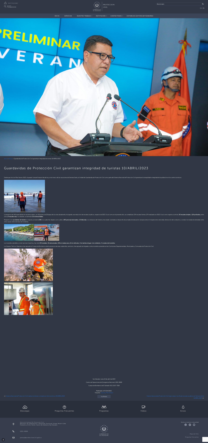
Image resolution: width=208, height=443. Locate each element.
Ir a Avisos (104, 396)
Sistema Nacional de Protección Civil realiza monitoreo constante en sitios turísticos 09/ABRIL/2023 (35, 396)
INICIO (57, 16)
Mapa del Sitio (194, 434)
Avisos (10, 158)
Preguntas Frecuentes (192, 437)
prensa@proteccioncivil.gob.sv (31, 437)
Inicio (5, 158)
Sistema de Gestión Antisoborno (140, 16)
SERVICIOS (68, 16)
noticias (103, 392)
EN (201, 8)
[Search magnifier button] (202, 4)
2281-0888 (24, 431)
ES (203, 8)
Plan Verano (109, 392)
